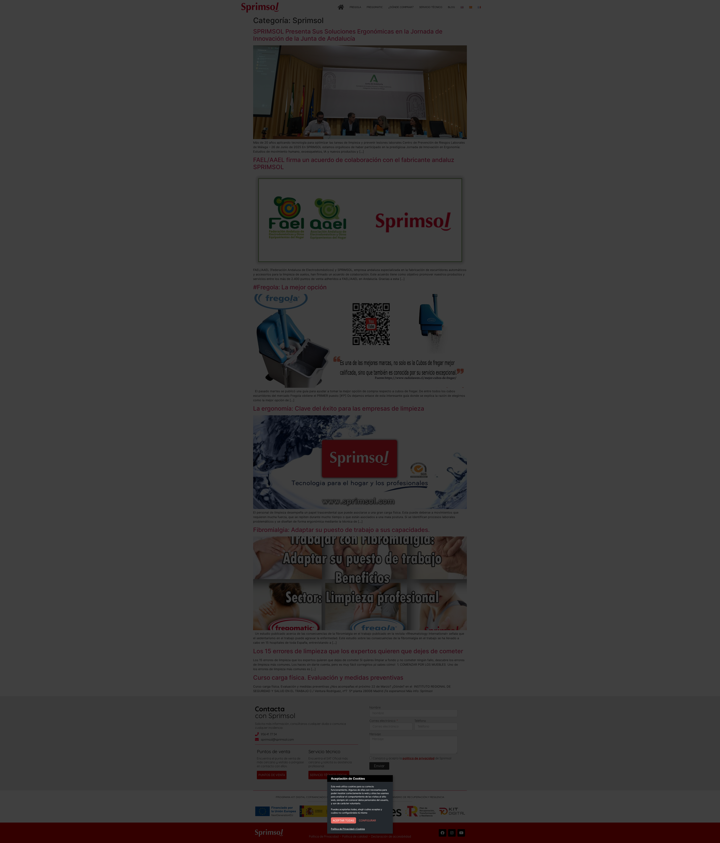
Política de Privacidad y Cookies (348, 828)
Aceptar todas (343, 820)
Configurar (367, 820)
